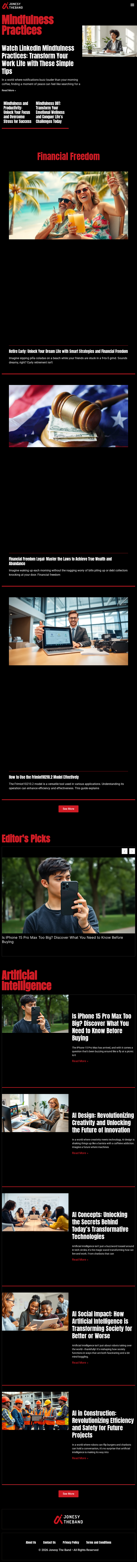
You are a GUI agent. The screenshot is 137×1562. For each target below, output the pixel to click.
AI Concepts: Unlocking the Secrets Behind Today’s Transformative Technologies (100, 1225)
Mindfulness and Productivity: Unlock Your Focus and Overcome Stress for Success (17, 112)
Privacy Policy (71, 1542)
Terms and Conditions (98, 1542)
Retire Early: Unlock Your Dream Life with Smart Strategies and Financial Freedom (68, 351)
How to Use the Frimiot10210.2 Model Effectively (44, 777)
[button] (132, 5)
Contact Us (49, 1542)
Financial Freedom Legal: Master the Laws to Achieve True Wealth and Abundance (60, 561)
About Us (31, 1542)
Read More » (9, 90)
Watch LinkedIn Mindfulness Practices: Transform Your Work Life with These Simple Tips (38, 59)
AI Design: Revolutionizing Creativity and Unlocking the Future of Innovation (103, 1122)
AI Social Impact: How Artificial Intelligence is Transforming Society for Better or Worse (102, 1324)
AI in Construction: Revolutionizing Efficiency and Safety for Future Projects (103, 1424)
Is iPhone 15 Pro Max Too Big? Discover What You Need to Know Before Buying (62, 939)
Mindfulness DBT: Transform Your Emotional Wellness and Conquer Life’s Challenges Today (50, 112)
